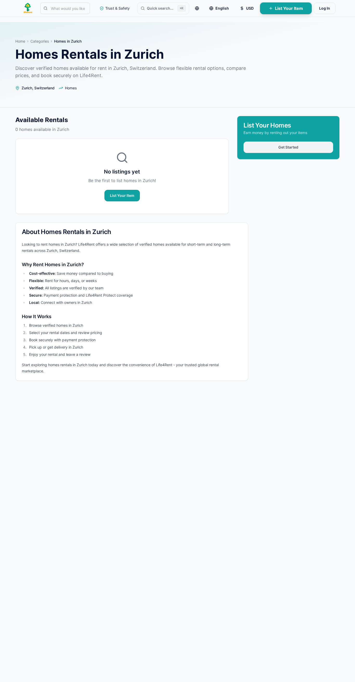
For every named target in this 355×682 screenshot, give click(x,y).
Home (20, 41)
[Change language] (197, 8)
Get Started (288, 147)
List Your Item (289, 8)
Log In (324, 8)
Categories (39, 41)
